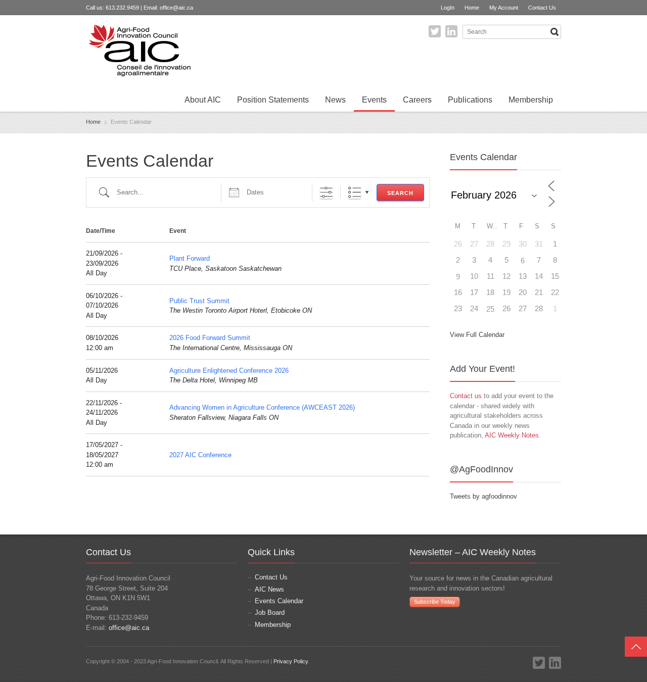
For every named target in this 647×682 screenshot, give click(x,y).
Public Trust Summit (199, 301)
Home (472, 8)
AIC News (269, 589)
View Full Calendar (477, 334)
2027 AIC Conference (200, 455)
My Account (503, 8)
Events (374, 99)
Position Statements (273, 99)
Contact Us (542, 8)
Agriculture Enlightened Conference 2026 (229, 370)
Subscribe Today (434, 602)
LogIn (447, 8)
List (354, 192)
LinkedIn (451, 31)
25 (490, 309)
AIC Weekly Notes (512, 435)
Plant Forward (189, 258)
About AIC (202, 99)
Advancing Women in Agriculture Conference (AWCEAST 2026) (262, 407)
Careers (417, 99)
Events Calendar (279, 601)
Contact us (466, 396)
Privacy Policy (290, 661)
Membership (531, 99)
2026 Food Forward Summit (209, 338)
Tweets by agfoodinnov (483, 496)
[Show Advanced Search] (326, 192)
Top (636, 647)
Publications (470, 99)
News (335, 99)
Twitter (435, 31)
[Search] (554, 31)
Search (400, 193)
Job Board (270, 612)
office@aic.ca (176, 8)
